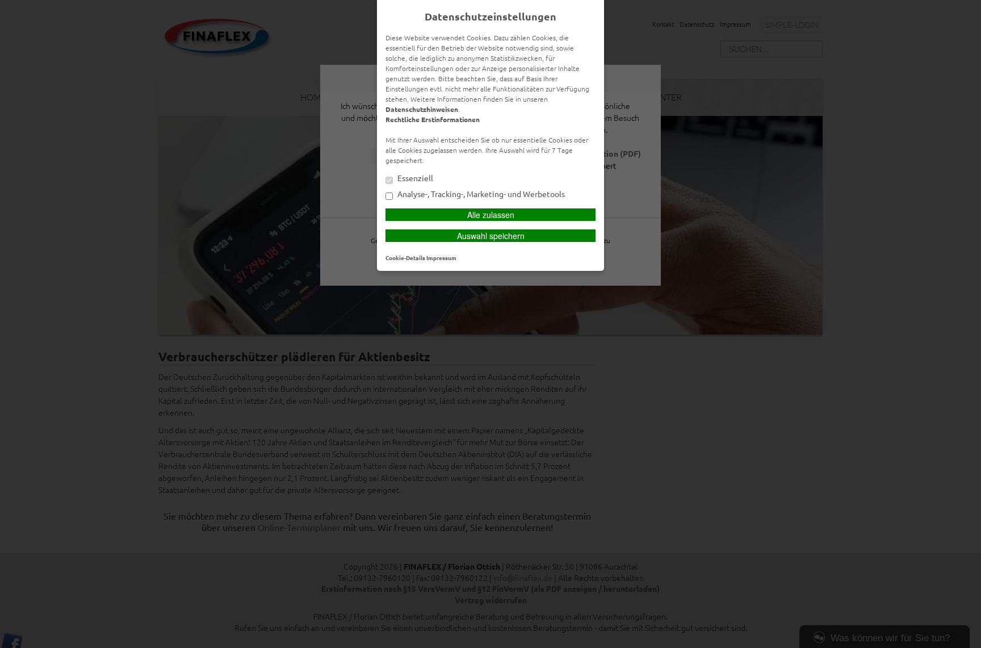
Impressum (441, 257)
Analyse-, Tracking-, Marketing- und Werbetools (480, 194)
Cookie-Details (405, 257)
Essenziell (414, 178)
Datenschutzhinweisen (421, 109)
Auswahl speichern (491, 235)
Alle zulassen (490, 214)
